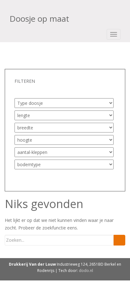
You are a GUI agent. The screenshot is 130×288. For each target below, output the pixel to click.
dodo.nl (86, 270)
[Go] (119, 240)
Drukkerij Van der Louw (32, 264)
